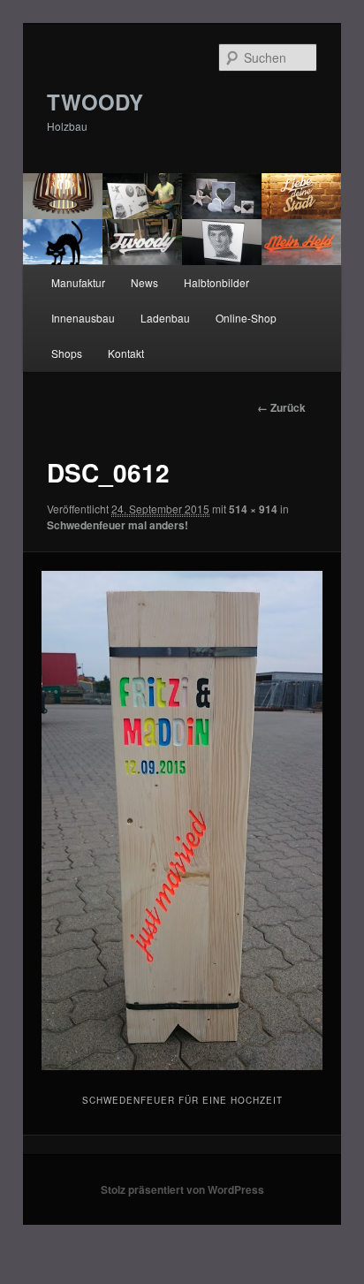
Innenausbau (83, 317)
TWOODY (95, 102)
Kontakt (126, 353)
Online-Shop (246, 317)
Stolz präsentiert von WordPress (182, 1189)
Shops (66, 353)
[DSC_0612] (182, 820)
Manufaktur (78, 282)
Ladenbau (165, 317)
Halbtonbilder (216, 282)
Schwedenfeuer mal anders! (117, 525)
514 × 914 (253, 509)
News (144, 282)
